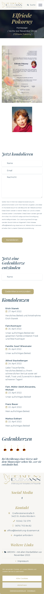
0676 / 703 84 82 (23, 526)
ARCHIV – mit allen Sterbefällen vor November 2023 (24, 553)
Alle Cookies (22, 578)
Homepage (22, 28)
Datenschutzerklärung (18, 591)
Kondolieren (12, 240)
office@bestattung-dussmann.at (23, 530)
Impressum (31, 591)
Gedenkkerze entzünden (17, 291)
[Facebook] (22, 498)
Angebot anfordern (23, 535)
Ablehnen (22, 585)
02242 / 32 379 (23, 521)
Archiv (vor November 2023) (23, 31)
